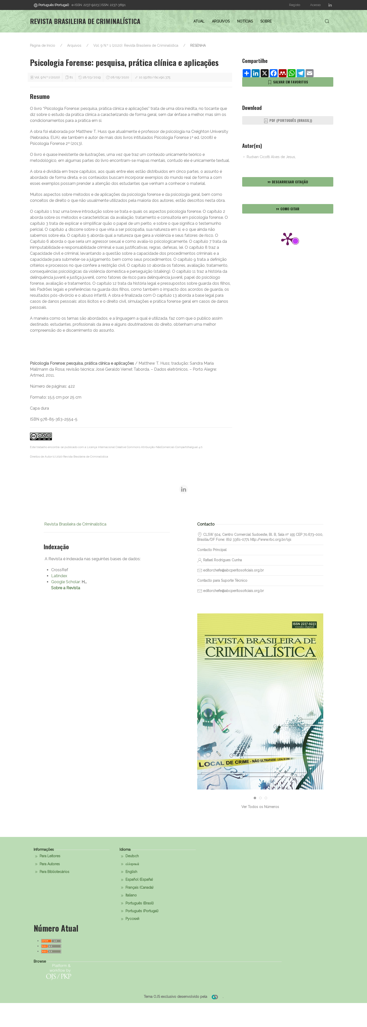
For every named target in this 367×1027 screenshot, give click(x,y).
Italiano (131, 895)
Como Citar (289, 208)
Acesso (315, 5)
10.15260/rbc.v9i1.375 (154, 77)
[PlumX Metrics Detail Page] (288, 239)
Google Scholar (65, 581)
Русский (132, 919)
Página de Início (42, 45)
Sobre (266, 21)
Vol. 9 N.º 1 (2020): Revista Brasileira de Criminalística (135, 45)
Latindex (59, 575)
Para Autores (49, 864)
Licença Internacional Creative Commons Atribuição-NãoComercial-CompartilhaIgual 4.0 (144, 447)
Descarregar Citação (289, 181)
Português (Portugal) (142, 911)
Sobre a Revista (65, 587)
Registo (294, 5)
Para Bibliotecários (54, 872)
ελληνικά (132, 864)
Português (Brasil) (139, 903)
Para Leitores (49, 856)
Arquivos (221, 21)
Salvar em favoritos (290, 81)
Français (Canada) (139, 887)
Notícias (245, 21)
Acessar (260, 719)
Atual (198, 21)
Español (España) (139, 879)
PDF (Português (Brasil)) (290, 120)
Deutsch (132, 856)
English (131, 872)
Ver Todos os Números (260, 807)
